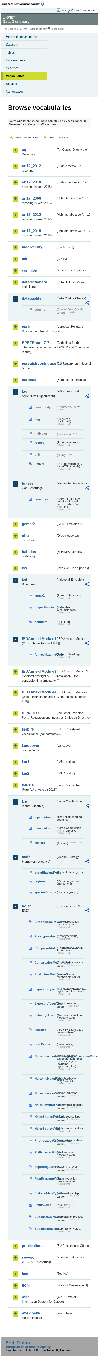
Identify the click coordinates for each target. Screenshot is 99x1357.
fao (24, 391)
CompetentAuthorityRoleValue (45, 948)
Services (12, 84)
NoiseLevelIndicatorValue (45, 1105)
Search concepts (58, 137)
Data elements (15, 60)
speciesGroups (45, 892)
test (25, 1274)
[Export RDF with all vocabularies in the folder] (87, 303)
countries (41, 499)
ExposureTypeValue (45, 1003)
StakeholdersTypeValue (45, 1193)
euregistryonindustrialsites (39, 363)
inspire (28, 729)
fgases (28, 483)
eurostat (29, 380)
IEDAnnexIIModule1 (39, 639)
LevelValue (42, 1044)
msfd (26, 857)
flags (38, 419)
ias (24, 568)
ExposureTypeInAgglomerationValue (45, 989)
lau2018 (28, 785)
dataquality (31, 298)
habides (29, 552)
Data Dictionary (39, 28)
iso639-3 (40, 1030)
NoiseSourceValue (45, 1128)
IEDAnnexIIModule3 (39, 671)
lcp (24, 801)
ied (24, 580)
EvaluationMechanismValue (45, 974)
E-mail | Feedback (18, 1342)
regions (40, 881)
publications (33, 1246)
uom (26, 1285)
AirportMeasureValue (45, 922)
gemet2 (28, 524)
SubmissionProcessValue (45, 1217)
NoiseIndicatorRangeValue (45, 1078)
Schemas (12, 68)
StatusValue (43, 1205)
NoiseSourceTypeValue (45, 1116)
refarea (39, 442)
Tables (10, 52)
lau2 (25, 773)
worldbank (31, 1313)
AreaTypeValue (45, 936)
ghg (25, 535)
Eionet (23, 28)
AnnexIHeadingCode (45, 654)
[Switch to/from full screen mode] (71, 10)
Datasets (12, 44)
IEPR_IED (30, 713)
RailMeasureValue (45, 1152)
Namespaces (14, 91)
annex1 (40, 595)
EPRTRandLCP (35, 343)
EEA (24, 4)
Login (64, 10)
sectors (40, 842)
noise (27, 906)
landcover (30, 745)
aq (24, 150)
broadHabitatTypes (45, 872)
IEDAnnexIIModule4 (39, 692)
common (29, 270)
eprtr (26, 326)
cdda (26, 259)
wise (26, 1297)
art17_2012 (31, 215)
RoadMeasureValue (45, 1178)
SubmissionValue (45, 1229)
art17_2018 (31, 231)
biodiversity (32, 247)
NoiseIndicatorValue (45, 1093)
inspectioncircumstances (45, 607)
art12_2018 (31, 182)
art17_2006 (31, 198)
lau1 (25, 762)
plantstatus (42, 828)
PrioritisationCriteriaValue (45, 1140)
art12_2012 (31, 166)
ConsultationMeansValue (45, 962)
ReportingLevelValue (45, 1167)
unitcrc (39, 464)
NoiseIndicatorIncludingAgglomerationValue (45, 1056)
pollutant (41, 622)
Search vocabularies (26, 137)
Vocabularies (15, 76)
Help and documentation (22, 36)
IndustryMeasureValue (45, 1015)
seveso (28, 1257)
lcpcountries (43, 817)
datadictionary (34, 282)
